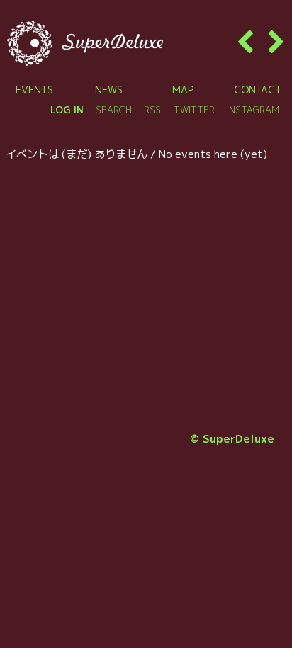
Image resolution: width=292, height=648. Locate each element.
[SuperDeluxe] (85, 43)
